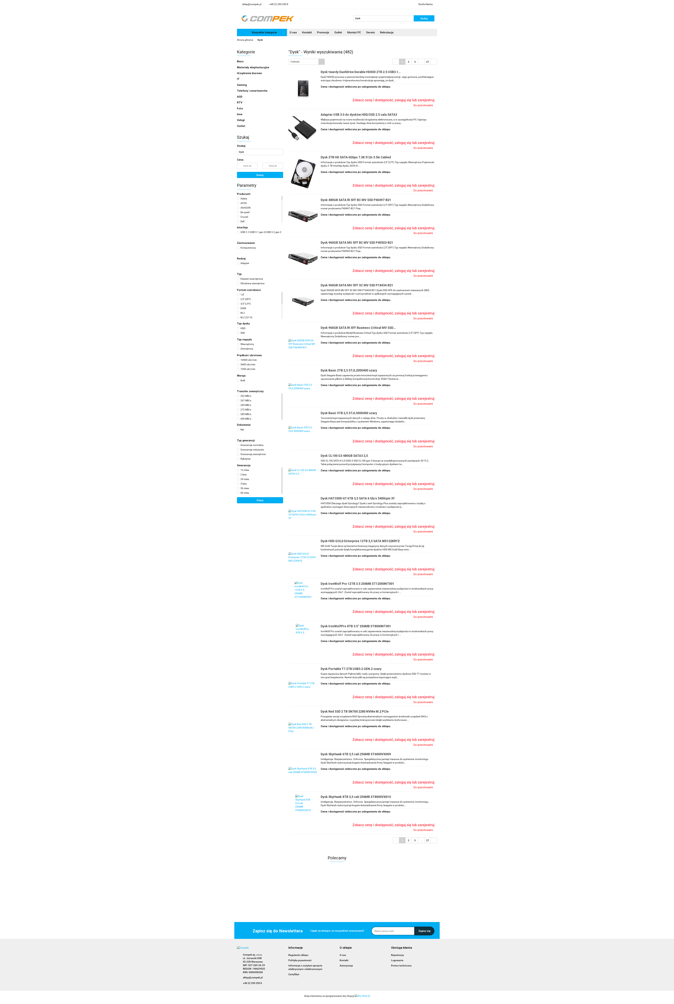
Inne (240, 114)
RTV (240, 102)
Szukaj (260, 175)
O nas (293, 32)
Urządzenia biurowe (250, 73)
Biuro (240, 61)
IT (238, 79)
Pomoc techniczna (401, 965)
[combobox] (306, 62)
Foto (240, 108)
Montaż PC (354, 32)
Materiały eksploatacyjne (253, 67)
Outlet (338, 32)
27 (427, 61)
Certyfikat (293, 974)
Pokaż (260, 500)
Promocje (323, 32)
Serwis (370, 32)
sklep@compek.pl (253, 977)
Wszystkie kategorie (264, 32)
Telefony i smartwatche (252, 90)
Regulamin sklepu (298, 955)
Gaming (242, 85)
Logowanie (397, 960)
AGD (240, 96)
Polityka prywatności (300, 960)
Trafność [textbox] (295, 61)
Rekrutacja (387, 32)
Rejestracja (397, 955)
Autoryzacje (346, 965)
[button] (295, 948)
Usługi (241, 120)
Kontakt (307, 32)
